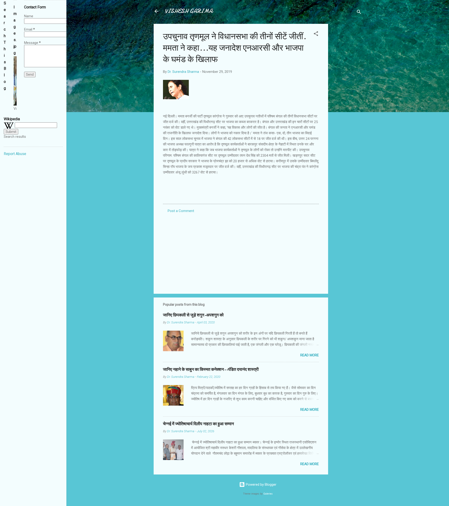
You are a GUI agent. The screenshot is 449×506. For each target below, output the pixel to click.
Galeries (268, 493)
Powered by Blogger (260, 484)
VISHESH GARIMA (189, 11)
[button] (316, 34)
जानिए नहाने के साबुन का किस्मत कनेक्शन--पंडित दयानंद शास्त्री (211, 369)
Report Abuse (15, 154)
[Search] (359, 13)
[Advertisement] (347, 94)
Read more (309, 355)
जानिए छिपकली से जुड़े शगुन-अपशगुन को (193, 315)
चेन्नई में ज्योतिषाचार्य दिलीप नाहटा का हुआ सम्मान (198, 424)
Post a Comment (181, 211)
